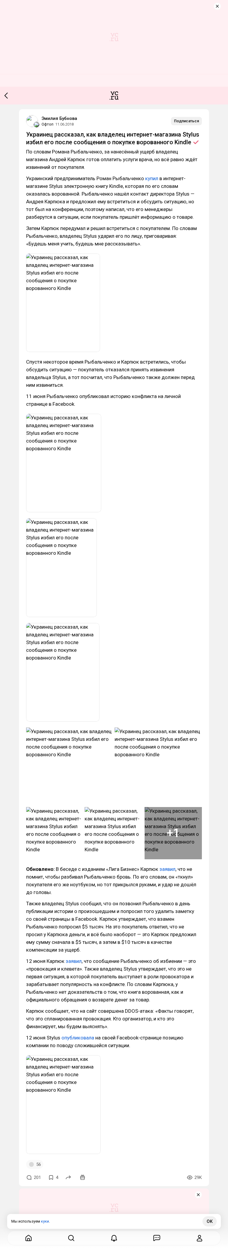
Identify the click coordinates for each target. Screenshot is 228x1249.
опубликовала (77, 1038)
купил (151, 178)
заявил (167, 869)
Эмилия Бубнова (59, 118)
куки (45, 1221)
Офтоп (47, 124)
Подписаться (186, 121)
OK (210, 1221)
